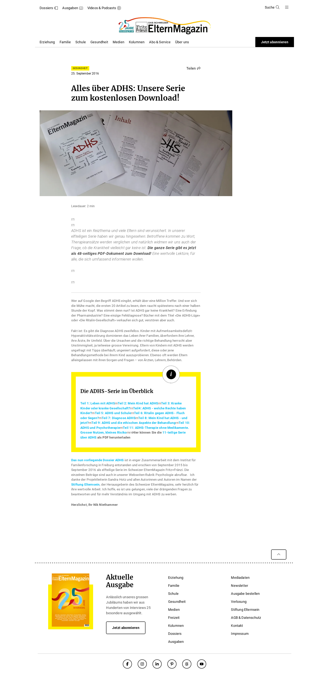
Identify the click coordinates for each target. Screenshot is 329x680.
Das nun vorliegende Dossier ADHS (98, 460)
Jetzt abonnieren (274, 42)
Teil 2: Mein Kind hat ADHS (138, 403)
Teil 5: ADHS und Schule (113, 413)
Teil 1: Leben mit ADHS (97, 403)
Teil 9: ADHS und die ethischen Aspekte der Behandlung (133, 423)
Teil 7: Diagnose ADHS (118, 418)
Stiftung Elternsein (85, 484)
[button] (193, 68)
